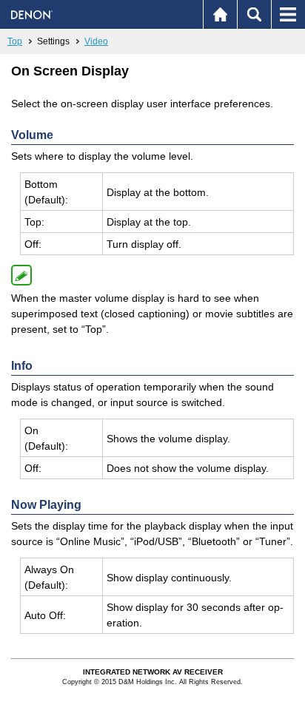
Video (96, 41)
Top (14, 41)
